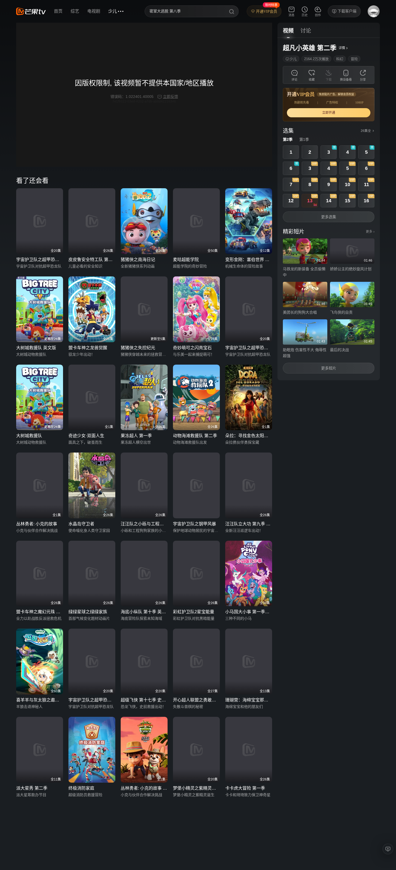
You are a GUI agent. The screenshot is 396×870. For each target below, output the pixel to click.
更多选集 (328, 217)
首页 (58, 11)
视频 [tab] (288, 31)
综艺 (75, 11)
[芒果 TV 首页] (31, 11)
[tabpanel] (328, 209)
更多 (370, 232)
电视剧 (93, 11)
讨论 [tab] (305, 31)
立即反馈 (170, 96)
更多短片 (328, 368)
